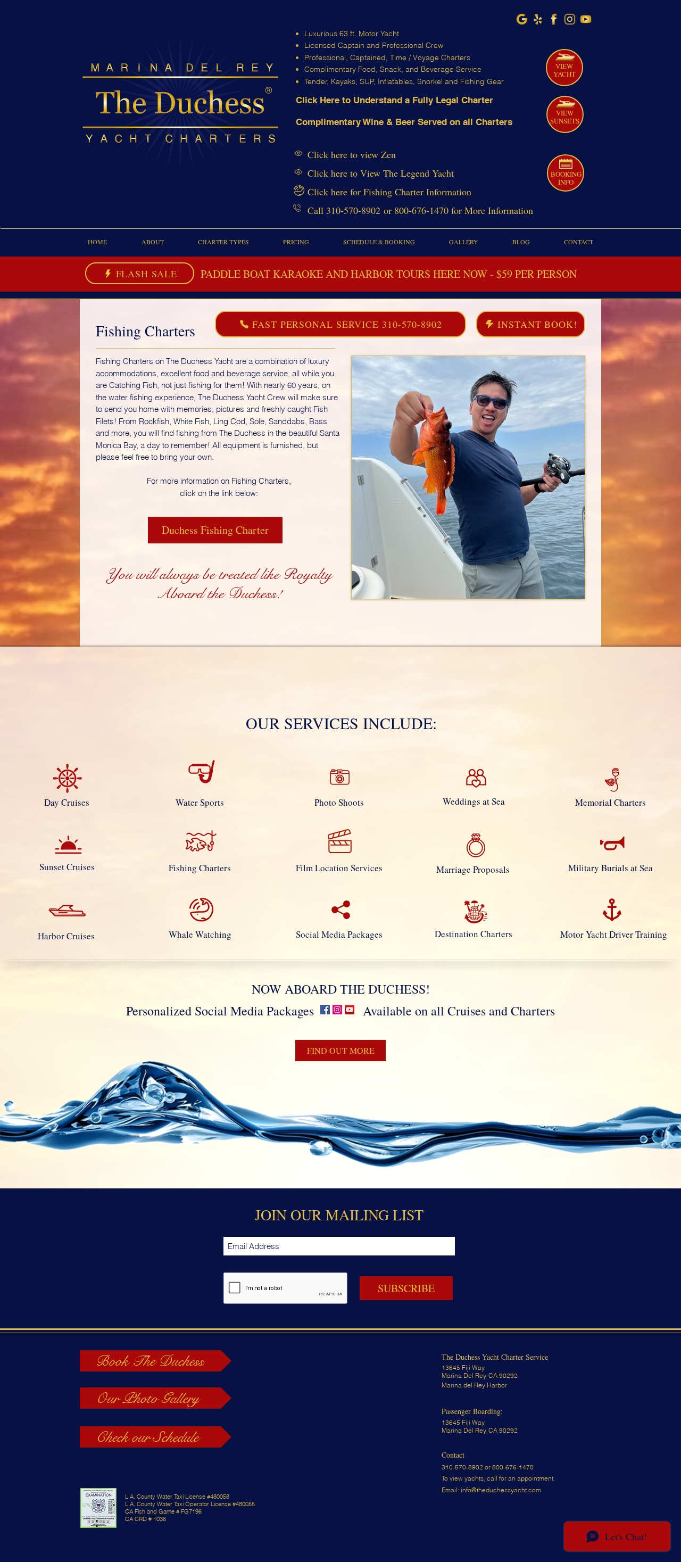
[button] (152, 242)
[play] (568, 582)
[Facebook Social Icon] (325, 1009)
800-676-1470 (421, 210)
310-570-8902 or (467, 1467)
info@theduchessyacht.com (501, 1490)
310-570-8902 (353, 210)
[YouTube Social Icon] (349, 1009)
